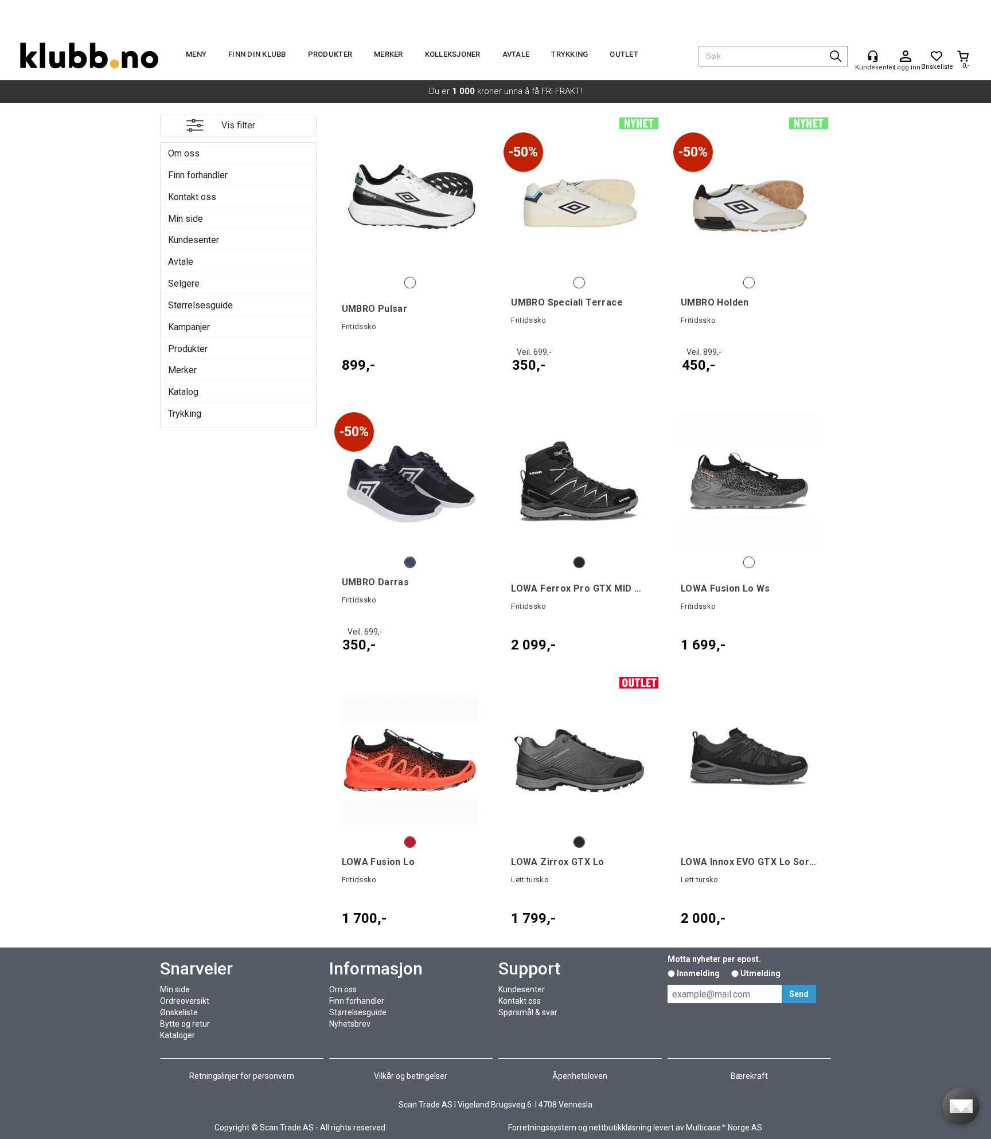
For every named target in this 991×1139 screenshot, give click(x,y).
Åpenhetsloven (579, 1076)
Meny (196, 54)
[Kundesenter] (873, 56)
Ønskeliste (179, 1012)
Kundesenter (193, 239)
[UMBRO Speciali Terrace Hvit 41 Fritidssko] (579, 201)
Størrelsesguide (200, 305)
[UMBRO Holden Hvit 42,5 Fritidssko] (749, 201)
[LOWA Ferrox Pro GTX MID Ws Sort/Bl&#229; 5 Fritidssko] (579, 481)
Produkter (330, 54)
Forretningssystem (542, 1127)
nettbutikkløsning (620, 1127)
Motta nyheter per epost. (714, 959)
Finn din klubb (257, 54)
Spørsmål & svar (527, 1012)
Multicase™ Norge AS (724, 1127)
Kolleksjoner (453, 54)
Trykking (569, 54)
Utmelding (760, 973)
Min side (185, 218)
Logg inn (905, 56)
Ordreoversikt (184, 1000)
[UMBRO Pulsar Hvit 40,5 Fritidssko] (410, 201)
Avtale (516, 54)
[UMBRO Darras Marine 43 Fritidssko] (410, 481)
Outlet (624, 54)
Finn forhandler (198, 175)
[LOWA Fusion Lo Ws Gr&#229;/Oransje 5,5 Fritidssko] (749, 481)
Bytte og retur (185, 1023)
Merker (388, 54)
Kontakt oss (192, 196)
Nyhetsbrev (349, 1023)
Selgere (184, 283)
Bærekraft (749, 1076)
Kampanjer (189, 327)
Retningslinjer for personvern (242, 1076)
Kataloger (177, 1035)
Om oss (184, 153)
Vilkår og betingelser (410, 1076)
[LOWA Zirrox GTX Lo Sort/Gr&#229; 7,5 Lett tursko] (579, 760)
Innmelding (698, 973)
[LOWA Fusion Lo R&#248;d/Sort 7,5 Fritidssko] (410, 760)
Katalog (183, 391)
